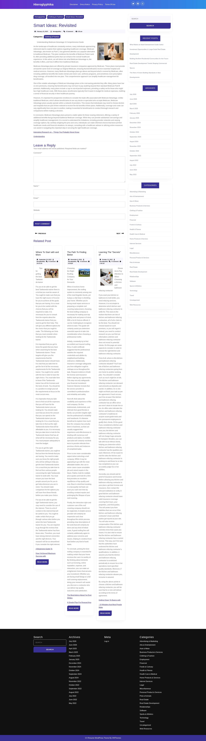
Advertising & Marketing (138, 191)
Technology (133, 291)
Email (36, 198)
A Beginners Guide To (44, 549)
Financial (133, 220)
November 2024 (135, 127)
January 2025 (134, 118)
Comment (37, 153)
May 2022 (133, 174)
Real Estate (134, 267)
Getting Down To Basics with (109, 600)
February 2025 (135, 113)
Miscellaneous (134, 253)
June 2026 (133, 99)
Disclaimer (74, 4)
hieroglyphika (57, 31)
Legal (131, 248)
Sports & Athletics (136, 286)
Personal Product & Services (139, 258)
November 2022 (135, 146)
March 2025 (134, 108)
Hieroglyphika (43, 4)
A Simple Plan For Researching (79, 602)
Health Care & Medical (137, 234)
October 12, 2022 (107, 259)
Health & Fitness (135, 229)
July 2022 (133, 165)
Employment (134, 215)
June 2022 (133, 170)
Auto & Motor (134, 201)
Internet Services (135, 243)
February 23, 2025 (42, 31)
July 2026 (133, 94)
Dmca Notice (85, 4)
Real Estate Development (138, 272)
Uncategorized (135, 300)
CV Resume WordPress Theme (97, 738)
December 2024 (135, 122)
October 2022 (134, 151)
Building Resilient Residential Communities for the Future (149, 58)
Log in (106, 641)
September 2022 (135, 155)
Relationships (134, 276)
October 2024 (134, 132)
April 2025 (133, 104)
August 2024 (134, 141)
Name (36, 186)
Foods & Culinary (135, 224)
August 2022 (134, 160)
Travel (132, 295)
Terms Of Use (110, 4)
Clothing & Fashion (55, 17)
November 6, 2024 (76, 259)
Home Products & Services (139, 239)
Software (133, 281)
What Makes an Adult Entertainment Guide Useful (146, 44)
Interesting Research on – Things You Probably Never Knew (56, 132)
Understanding (39, 136)
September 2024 (135, 137)
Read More (43, 563)
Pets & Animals (135, 262)
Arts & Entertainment (137, 196)
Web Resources (135, 305)
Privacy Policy (97, 4)
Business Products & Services (140, 206)
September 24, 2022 (45, 259)
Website (36, 210)
